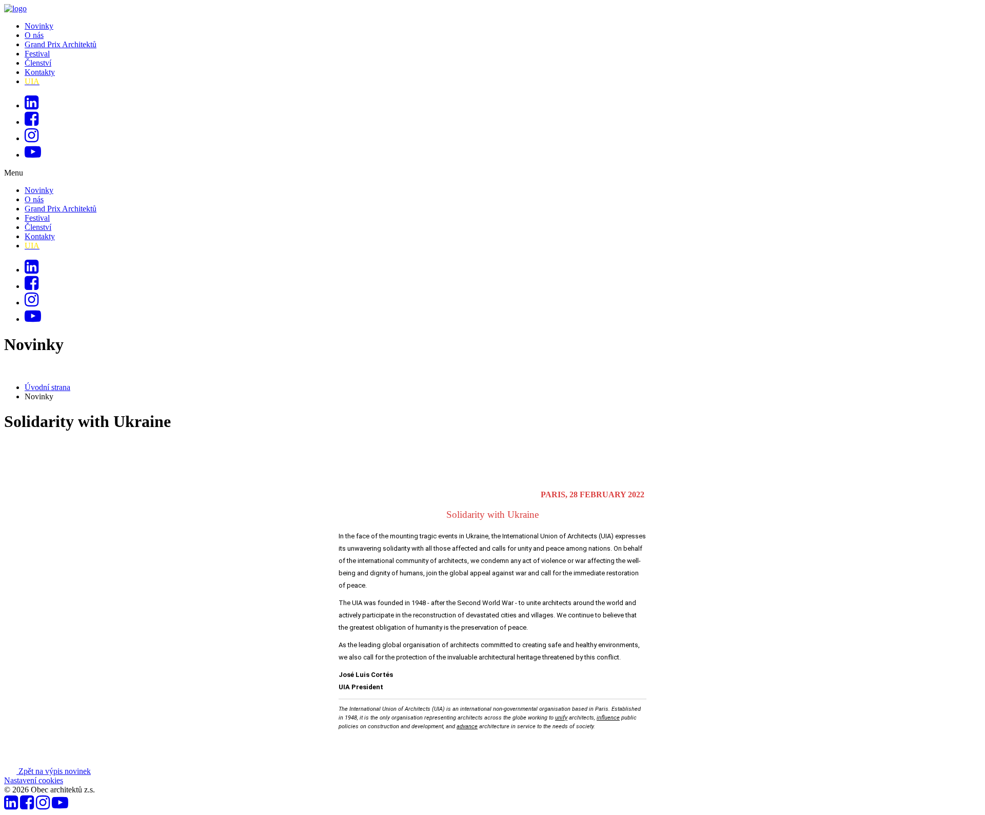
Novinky (39, 26)
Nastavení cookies (33, 780)
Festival (37, 53)
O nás (34, 35)
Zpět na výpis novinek (53, 771)
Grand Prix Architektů (60, 44)
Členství (38, 63)
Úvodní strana (47, 387)
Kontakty (40, 72)
